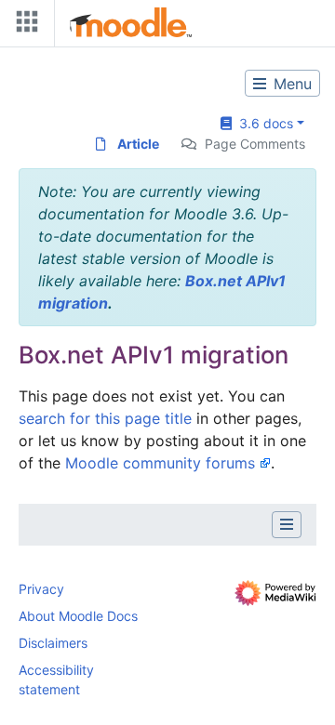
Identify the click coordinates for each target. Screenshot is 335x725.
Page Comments (255, 144)
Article (138, 144)
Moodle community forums (160, 463)
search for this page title (105, 418)
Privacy (41, 589)
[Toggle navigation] (23, 25)
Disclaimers (53, 643)
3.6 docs (262, 123)
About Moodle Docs (78, 616)
